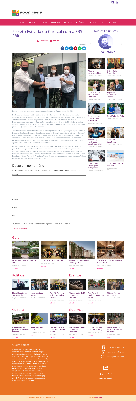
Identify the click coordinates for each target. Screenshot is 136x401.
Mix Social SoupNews (111, 140)
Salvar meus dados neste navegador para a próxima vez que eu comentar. (42, 224)
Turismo (112, 22)
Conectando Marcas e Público (115, 164)
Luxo (102, 22)
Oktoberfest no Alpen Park (113, 294)
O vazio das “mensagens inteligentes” (93, 165)
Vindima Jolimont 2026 (38, 328)
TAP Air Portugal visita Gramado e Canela (57, 295)
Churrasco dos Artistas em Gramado (94, 94)
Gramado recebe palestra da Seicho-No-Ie (58, 329)
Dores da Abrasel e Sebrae (52, 260)
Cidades (32, 22)
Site (13, 216)
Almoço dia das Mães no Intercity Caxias (79, 261)
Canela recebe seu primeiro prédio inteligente (95, 118)
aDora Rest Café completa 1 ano (24, 261)
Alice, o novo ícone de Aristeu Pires (95, 72)
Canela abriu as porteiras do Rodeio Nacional (20, 329)
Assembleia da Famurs (37, 294)
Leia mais (15, 268)
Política (67, 22)
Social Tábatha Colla (115, 116)
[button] (62, 48)
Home (22, 22)
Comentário (17, 174)
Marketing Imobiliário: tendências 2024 (95, 141)
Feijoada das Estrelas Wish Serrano (112, 94)
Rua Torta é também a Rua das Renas (96, 295)
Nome (15, 200)
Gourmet (92, 22)
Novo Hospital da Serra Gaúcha (19, 294)
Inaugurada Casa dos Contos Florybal (96, 328)
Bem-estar (55, 22)
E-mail (15, 208)
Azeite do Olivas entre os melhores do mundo (114, 329)
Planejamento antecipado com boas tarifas (110, 261)
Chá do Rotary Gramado (113, 72)
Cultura (43, 22)
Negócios (79, 22)
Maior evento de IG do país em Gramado (77, 295)
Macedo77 (99, 397)
